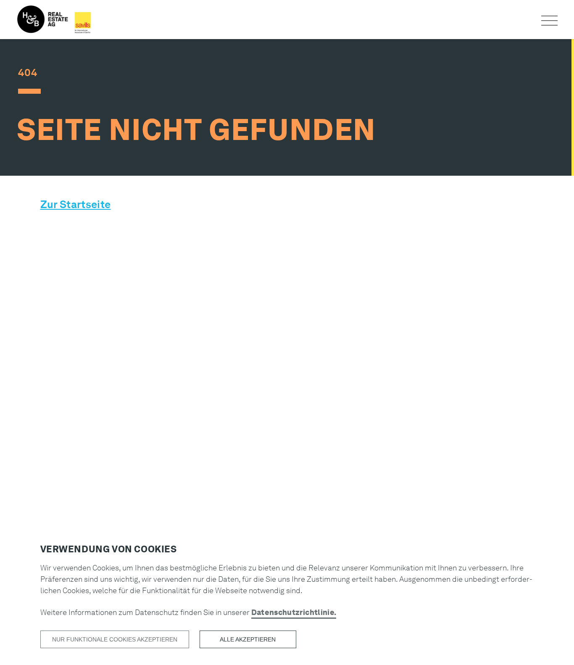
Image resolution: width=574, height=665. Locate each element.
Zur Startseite (75, 204)
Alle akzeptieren (248, 639)
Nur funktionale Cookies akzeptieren (114, 639)
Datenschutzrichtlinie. (294, 612)
